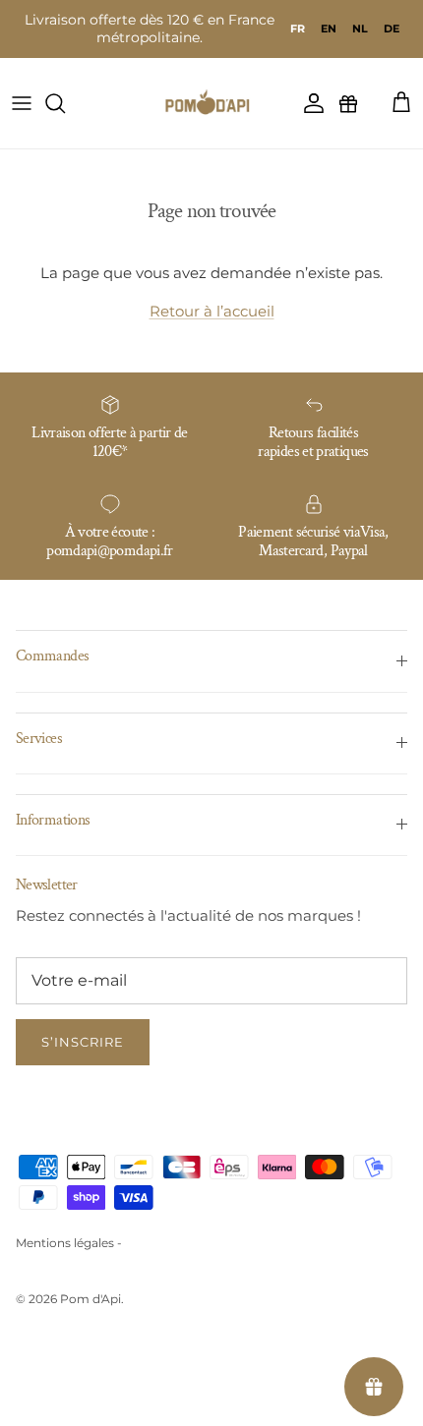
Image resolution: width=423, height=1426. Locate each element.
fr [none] (297, 28)
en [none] (328, 28)
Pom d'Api (90, 1298)
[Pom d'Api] (211, 103)
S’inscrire (82, 1042)
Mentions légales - (69, 1242)
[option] (328, 28)
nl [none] (360, 28)
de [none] (391, 28)
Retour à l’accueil (212, 311)
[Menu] (21, 103)
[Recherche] (65, 103)
